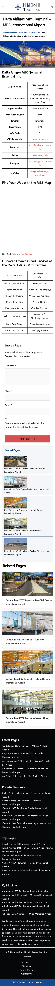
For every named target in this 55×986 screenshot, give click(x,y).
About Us (26, 962)
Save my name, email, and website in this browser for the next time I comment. (24, 425)
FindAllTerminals (10, 32)
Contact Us (26, 973)
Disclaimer (26, 966)
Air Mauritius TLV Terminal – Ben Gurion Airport (25, 902)
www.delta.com (40, 139)
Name (9, 391)
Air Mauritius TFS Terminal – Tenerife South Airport (26, 891)
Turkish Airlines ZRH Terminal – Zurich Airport (24, 844)
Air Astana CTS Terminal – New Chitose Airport (24, 776)
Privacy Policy (26, 970)
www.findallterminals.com (26, 952)
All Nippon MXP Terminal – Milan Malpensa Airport (26, 913)
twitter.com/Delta (40, 155)
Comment (10, 365)
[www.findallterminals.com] (27, 6)
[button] (52, 7)
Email (8, 405)
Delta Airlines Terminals (29, 32)
